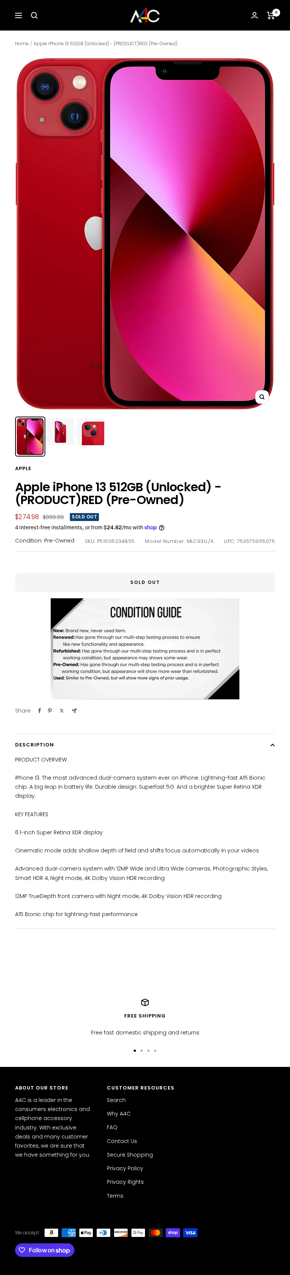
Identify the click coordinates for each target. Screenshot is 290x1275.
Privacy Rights (125, 1182)
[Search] (34, 15)
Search (116, 1100)
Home (22, 43)
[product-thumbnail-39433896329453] (30, 437)
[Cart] (271, 15)
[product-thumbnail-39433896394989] (91, 432)
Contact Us (122, 1141)
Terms (115, 1196)
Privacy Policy (125, 1168)
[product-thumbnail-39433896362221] (60, 432)
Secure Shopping (130, 1155)
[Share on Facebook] (39, 710)
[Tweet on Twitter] (62, 710)
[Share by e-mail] (74, 710)
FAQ (112, 1127)
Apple (23, 468)
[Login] (254, 15)
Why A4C (119, 1113)
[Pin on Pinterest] (50, 710)
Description (34, 744)
